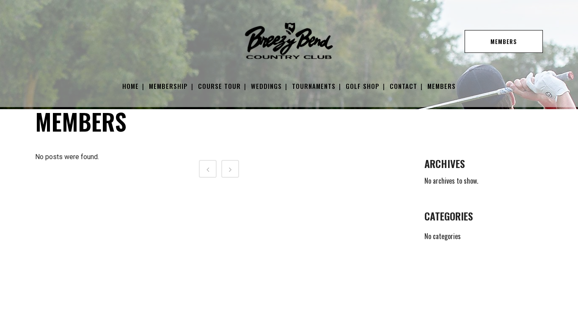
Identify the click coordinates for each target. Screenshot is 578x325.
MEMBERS (503, 41)
